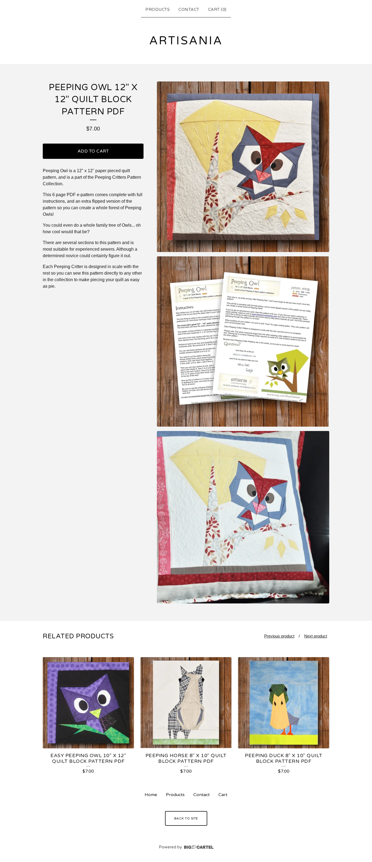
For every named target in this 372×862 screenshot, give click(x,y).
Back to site (186, 818)
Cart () (217, 9)
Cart (222, 794)
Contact (188, 9)
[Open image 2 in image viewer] (243, 341)
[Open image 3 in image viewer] (243, 517)
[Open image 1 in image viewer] (243, 166)
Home (151, 794)
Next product (315, 636)
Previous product (279, 636)
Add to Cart (93, 151)
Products (157, 9)
